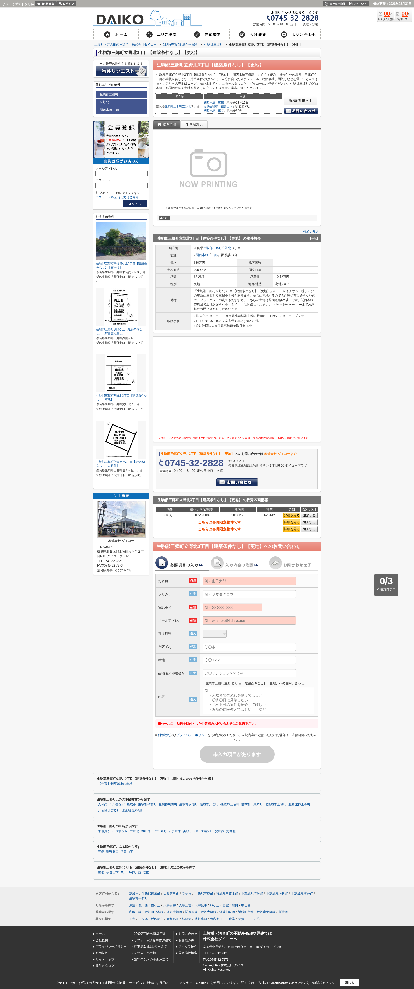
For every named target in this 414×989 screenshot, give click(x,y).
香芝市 (120, 804)
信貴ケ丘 (121, 831)
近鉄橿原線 (227, 912)
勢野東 (176, 831)
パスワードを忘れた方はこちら (117, 197)
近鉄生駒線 (211, 106)
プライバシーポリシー (191, 735)
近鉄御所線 (246, 912)
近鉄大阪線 (208, 912)
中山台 (246, 905)
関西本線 (209, 102)
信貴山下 (226, 106)
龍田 (235, 905)
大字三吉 (185, 905)
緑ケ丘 (214, 905)
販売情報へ (299, 100)
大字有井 (169, 905)
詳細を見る (292, 515)
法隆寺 (186, 919)
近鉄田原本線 (154, 912)
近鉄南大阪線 (266, 912)
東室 (132, 905)
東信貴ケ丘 (106, 831)
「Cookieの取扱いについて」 (287, 983)
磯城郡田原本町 (252, 804)
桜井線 (283, 912)
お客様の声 (186, 940)
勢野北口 (112, 852)
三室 (155, 831)
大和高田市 (106, 804)
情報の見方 (311, 232)
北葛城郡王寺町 (299, 804)
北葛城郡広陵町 (109, 810)
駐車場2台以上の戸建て (150, 946)
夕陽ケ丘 (207, 831)
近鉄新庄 (157, 919)
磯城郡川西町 (209, 804)
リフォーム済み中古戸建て (152, 940)
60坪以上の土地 (145, 953)
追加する (309, 515)
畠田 (146, 872)
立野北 (186, 106)
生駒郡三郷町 (173, 106)
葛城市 (131, 804)
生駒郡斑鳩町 (168, 804)
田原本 (143, 919)
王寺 (221, 110)
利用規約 (164, 735)
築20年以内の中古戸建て (151, 959)
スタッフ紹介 (187, 946)
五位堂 (230, 919)
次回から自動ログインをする (120, 193)
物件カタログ (105, 965)
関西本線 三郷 (109, 110)
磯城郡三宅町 (229, 804)
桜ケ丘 (155, 905)
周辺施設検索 (187, 953)
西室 (226, 905)
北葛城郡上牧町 (276, 804)
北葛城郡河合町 (133, 810)
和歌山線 (135, 912)
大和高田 (173, 919)
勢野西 (219, 831)
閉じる (349, 982)
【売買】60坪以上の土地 (115, 783)
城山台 (145, 831)
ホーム (100, 934)
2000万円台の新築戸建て (151, 934)
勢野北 (231, 831)
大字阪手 (201, 905)
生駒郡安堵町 (188, 804)
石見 (257, 919)
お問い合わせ (187, 934)
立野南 (165, 831)
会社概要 (102, 940)
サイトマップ (105, 959)
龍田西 (143, 905)
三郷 (221, 102)
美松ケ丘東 (191, 831)
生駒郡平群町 (147, 804)
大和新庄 (216, 919)
